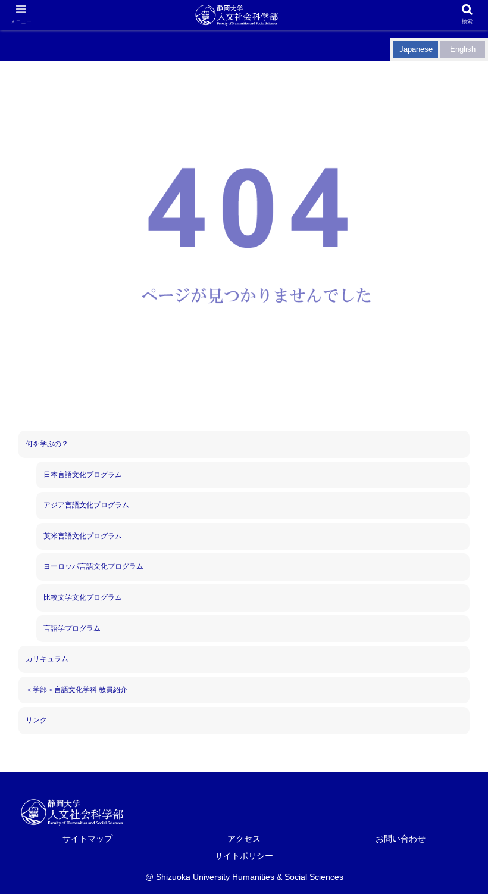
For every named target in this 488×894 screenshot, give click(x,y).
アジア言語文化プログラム (86, 505)
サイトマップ (87, 838)
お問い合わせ (401, 838)
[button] (372, 872)
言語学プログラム (72, 628)
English (463, 49)
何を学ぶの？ (47, 444)
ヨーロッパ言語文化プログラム (93, 566)
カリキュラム (47, 659)
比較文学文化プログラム (82, 597)
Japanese (416, 49)
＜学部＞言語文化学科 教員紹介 (76, 690)
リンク (36, 720)
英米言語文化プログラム (82, 536)
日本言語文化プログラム (82, 475)
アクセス (244, 838)
